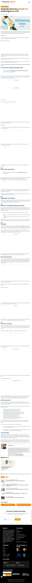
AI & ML (17, 530)
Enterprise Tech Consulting (21, 541)
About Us (4, 548)
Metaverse (18, 538)
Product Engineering (20, 537)
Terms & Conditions (16, 581)
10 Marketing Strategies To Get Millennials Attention (6, 468)
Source (20, 409)
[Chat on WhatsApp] (2, 577)
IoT (17, 540)
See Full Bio (19, 453)
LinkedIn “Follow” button (8, 219)
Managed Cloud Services (21, 536)
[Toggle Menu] (29, 2)
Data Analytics (19, 531)
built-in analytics (6, 232)
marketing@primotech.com (26, 441)
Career (4, 553)
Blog (3, 550)
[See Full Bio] (21, 453)
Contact (4, 551)
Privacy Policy (10, 581)
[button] (8, 479)
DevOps (17, 533)
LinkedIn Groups (3, 259)
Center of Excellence (6, 554)
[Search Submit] (2, 474)
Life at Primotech (6, 556)
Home (4, 547)
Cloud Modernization (20, 534)
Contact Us (22, 581)
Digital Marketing (11, 32)
